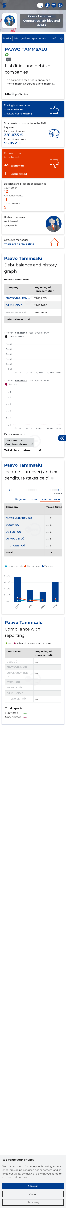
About (33, 1194)
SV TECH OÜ (13, 531)
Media (7, 38)
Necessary (33, 1202)
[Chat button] (47, 5)
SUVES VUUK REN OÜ (19, 298)
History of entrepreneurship (31, 38)
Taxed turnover (50, 499)
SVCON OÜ (12, 524)
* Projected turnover (25, 499)
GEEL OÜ (12, 661)
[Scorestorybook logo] (4, 5)
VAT (54, 38)
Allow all (33, 1185)
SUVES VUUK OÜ (16, 312)
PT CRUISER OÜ (15, 545)
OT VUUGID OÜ (15, 305)
